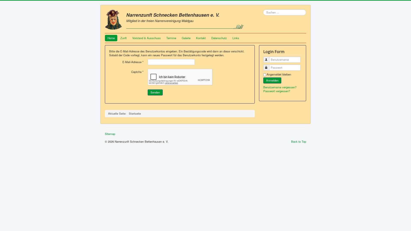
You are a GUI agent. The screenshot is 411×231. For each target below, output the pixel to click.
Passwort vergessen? (276, 91)
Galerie (186, 38)
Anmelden (272, 80)
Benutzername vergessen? (279, 87)
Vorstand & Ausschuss (146, 38)
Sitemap (110, 134)
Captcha (137, 72)
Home (111, 38)
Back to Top (298, 141)
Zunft (123, 38)
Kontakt (201, 38)
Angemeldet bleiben (279, 74)
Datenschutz (219, 38)
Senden (155, 92)
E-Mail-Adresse (132, 62)
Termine (171, 38)
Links (235, 38)
